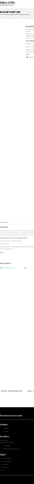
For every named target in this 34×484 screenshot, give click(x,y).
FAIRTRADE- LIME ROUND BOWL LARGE (11, 391)
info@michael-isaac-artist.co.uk (11, 449)
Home (1, 14)
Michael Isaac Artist (12, 475)
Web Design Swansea (23, 475)
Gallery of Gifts (7, 2)
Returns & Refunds (7, 458)
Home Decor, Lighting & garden (11, 14)
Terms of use (5, 467)
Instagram (6, 431)
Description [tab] (4, 222)
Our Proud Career (6, 461)
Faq (3, 470)
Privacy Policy (5, 464)
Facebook (5, 428)
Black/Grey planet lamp (24, 14)
